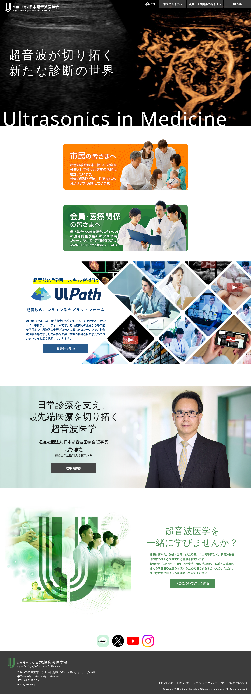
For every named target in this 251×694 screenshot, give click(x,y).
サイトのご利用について (234, 682)
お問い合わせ (166, 682)
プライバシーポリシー (205, 682)
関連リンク (183, 682)
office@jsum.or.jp (26, 684)
